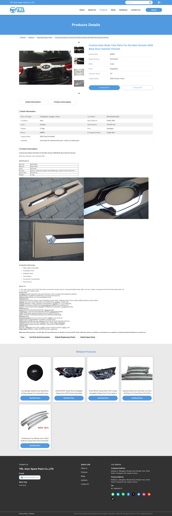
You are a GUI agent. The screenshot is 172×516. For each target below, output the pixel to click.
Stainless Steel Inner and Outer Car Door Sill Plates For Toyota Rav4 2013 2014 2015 (137, 392)
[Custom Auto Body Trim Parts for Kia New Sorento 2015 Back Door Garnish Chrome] (45, 67)
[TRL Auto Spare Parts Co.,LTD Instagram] (139, 494)
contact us (135, 10)
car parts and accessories (39, 337)
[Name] (150, 2)
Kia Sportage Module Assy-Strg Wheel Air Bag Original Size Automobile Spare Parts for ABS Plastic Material (35, 392)
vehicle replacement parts (65, 337)
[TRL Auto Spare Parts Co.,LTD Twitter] (133, 494)
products (103, 10)
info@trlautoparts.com (31, 477)
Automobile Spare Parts (44, 37)
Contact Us (85, 484)
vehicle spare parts (87, 337)
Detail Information (33, 102)
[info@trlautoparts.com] (118, 494)
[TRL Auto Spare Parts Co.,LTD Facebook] (128, 494)
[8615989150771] (113, 494)
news (113, 10)
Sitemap (31, 513)
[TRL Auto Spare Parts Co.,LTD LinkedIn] (144, 494)
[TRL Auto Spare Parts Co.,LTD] (21, 10)
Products (31, 37)
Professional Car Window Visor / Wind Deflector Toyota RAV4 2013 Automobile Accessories (35, 440)
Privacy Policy (23, 513)
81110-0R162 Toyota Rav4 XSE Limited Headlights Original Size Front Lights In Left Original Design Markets (103, 392)
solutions (123, 10)
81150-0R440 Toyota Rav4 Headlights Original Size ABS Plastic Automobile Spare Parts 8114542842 (69, 392)
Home (82, 10)
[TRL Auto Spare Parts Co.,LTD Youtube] (149, 494)
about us (92, 10)
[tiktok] (113, 499)
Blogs (83, 476)
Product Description (62, 102)
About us (84, 468)
